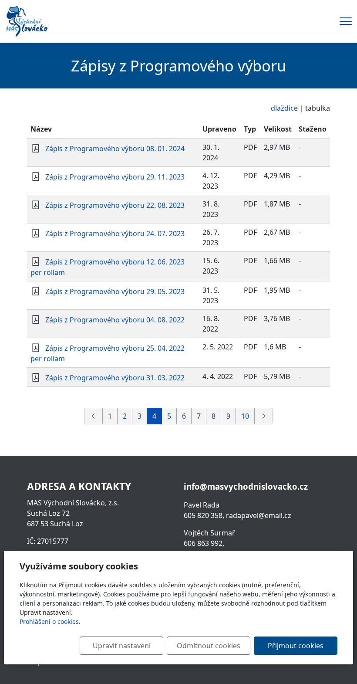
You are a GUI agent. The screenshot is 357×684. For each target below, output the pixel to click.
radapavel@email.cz (258, 515)
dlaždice (284, 108)
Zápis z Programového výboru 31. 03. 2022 (115, 378)
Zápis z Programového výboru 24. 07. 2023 (115, 233)
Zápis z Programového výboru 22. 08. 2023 (115, 205)
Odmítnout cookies (208, 645)
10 (245, 416)
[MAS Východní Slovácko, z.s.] (26, 20)
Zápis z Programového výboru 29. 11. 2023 (115, 177)
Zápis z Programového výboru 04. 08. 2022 (115, 320)
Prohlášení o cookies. (50, 621)
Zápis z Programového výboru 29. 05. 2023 (115, 291)
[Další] (263, 416)
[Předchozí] (93, 416)
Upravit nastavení (122, 645)
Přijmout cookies (295, 645)
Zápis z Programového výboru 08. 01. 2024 (115, 148)
